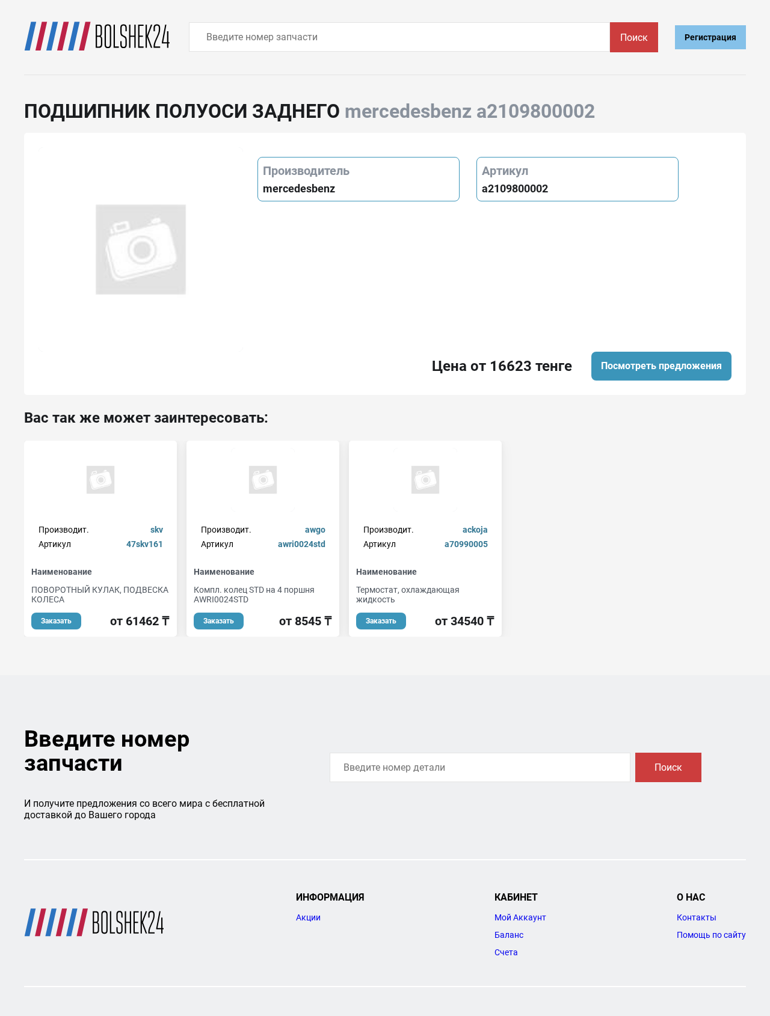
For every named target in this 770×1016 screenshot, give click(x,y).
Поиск (634, 37)
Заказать (56, 621)
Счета (506, 952)
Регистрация (710, 37)
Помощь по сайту (711, 935)
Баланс (508, 935)
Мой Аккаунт (520, 917)
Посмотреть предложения (661, 366)
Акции (308, 917)
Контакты (696, 917)
